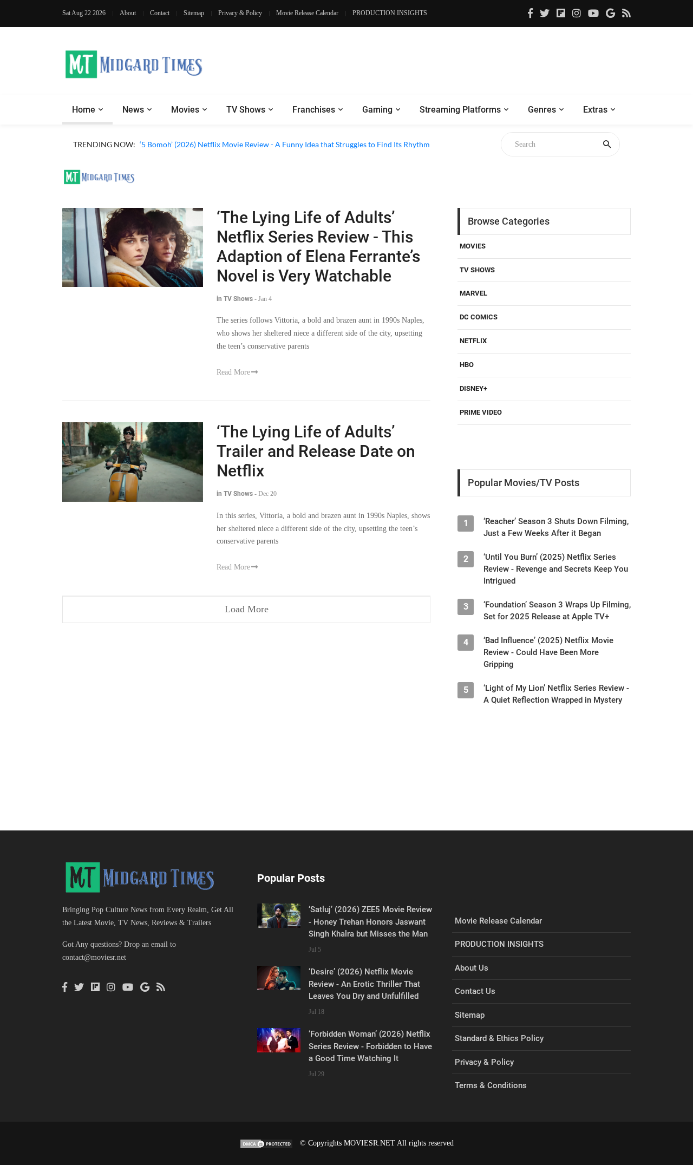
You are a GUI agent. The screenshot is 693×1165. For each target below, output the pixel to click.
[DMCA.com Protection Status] (266, 1143)
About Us (471, 968)
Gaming (377, 109)
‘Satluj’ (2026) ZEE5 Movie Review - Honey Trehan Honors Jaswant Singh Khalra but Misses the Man (370, 922)
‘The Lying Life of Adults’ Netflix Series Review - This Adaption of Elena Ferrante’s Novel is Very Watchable (318, 246)
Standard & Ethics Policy (499, 1038)
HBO (467, 365)
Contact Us (475, 991)
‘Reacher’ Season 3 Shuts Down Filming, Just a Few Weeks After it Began (556, 527)
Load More (247, 609)
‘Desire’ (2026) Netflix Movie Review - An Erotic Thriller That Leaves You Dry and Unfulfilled (364, 984)
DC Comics (479, 317)
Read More (233, 372)
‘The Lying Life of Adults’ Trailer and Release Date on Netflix (316, 451)
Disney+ (473, 388)
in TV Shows (235, 299)
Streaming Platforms (460, 109)
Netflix (473, 341)
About (128, 13)
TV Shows (245, 109)
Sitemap (194, 13)
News (133, 109)
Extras (595, 109)
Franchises (313, 109)
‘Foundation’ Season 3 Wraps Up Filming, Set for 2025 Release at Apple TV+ (557, 610)
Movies (185, 109)
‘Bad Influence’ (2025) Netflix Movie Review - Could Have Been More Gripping (548, 652)
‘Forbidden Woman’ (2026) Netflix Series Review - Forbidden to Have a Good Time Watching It (370, 1046)
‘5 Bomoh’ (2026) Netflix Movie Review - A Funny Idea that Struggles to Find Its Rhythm (285, 144)
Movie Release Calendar (307, 13)
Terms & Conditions (491, 1085)
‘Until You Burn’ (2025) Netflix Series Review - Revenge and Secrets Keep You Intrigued (555, 569)
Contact (159, 13)
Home (83, 109)
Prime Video (481, 412)
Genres (542, 109)
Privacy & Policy (240, 13)
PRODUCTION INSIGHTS (389, 13)
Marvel (473, 293)
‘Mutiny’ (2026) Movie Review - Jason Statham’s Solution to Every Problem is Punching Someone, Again (311, 156)
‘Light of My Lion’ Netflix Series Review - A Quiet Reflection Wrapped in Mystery (556, 694)
